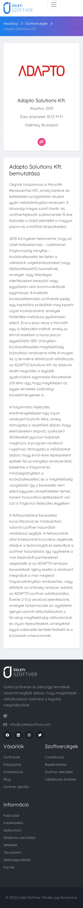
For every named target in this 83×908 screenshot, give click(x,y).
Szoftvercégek (36, 23)
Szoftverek (11, 757)
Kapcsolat (11, 815)
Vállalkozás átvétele (60, 779)
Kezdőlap (10, 23)
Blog (7, 779)
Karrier (9, 867)
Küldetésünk (13, 772)
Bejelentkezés (55, 764)
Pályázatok (12, 764)
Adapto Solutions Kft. (20, 29)
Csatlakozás (54, 757)
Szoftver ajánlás (16, 786)
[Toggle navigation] (53, 4)
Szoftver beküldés (59, 772)
